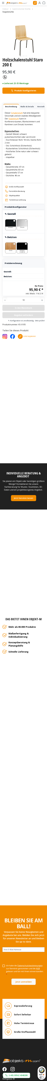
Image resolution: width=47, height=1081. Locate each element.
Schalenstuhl (17, 113)
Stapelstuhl (14, 118)
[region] (23, 36)
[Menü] (3, 3)
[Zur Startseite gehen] (17, 2)
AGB (38, 968)
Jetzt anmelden (23, 981)
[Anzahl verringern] (4, 300)
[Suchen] (35, 3)
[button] (16, 1075)
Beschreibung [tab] (11, 106)
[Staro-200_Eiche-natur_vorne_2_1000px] (23, 36)
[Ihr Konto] (39, 3)
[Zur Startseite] (23, 1061)
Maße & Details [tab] (27, 106)
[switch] (42, 1077)
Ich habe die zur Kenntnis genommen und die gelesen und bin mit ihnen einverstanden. (24, 970)
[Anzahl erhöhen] (42, 300)
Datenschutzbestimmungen (30, 965)
